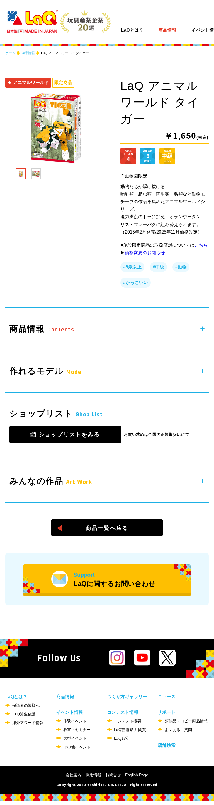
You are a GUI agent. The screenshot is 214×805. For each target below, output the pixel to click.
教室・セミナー (77, 729)
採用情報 (93, 775)
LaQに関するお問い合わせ (114, 579)
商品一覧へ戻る (107, 528)
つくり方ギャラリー (127, 696)
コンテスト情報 (122, 712)
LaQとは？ (132, 30)
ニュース (167, 696)
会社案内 (73, 775)
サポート (167, 712)
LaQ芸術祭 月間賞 (130, 729)
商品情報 (167, 30)
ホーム (10, 53)
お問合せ (113, 775)
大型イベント (75, 738)
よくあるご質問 (178, 729)
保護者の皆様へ (26, 705)
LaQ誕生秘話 (23, 714)
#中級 (158, 267)
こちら (201, 245)
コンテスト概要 (127, 721)
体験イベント (75, 721)
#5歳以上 (132, 267)
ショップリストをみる (69, 434)
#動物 (181, 267)
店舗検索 (167, 745)
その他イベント (77, 747)
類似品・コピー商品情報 (186, 721)
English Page (136, 775)
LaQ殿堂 (121, 738)
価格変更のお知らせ (145, 252)
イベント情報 (69, 712)
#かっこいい (135, 282)
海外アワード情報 (27, 722)
